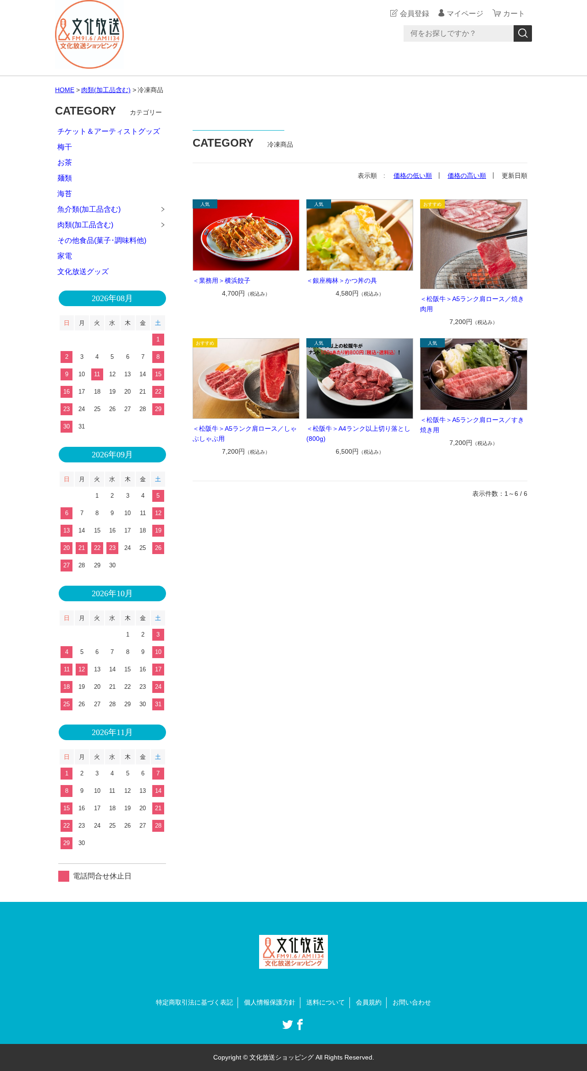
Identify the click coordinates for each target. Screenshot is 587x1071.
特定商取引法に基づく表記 (194, 1002)
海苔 (64, 194)
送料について (325, 1002)
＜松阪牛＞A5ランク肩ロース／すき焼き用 (472, 425)
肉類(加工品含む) (106, 89)
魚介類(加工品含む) (89, 209)
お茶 (64, 162)
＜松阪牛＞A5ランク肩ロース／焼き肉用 (472, 304)
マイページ (465, 13)
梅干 (64, 147)
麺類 (64, 178)
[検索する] (523, 33)
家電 (64, 256)
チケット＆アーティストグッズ (108, 131)
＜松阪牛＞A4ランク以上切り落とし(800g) (358, 433)
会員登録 (414, 13)
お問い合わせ (412, 1002)
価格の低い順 (412, 175)
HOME (64, 89)
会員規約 (369, 1002)
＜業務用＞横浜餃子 (221, 280)
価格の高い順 (467, 175)
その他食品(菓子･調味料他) (101, 240)
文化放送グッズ (83, 271)
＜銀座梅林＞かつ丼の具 (341, 280)
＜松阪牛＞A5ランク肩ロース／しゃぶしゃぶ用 (245, 433)
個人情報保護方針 (269, 1002)
